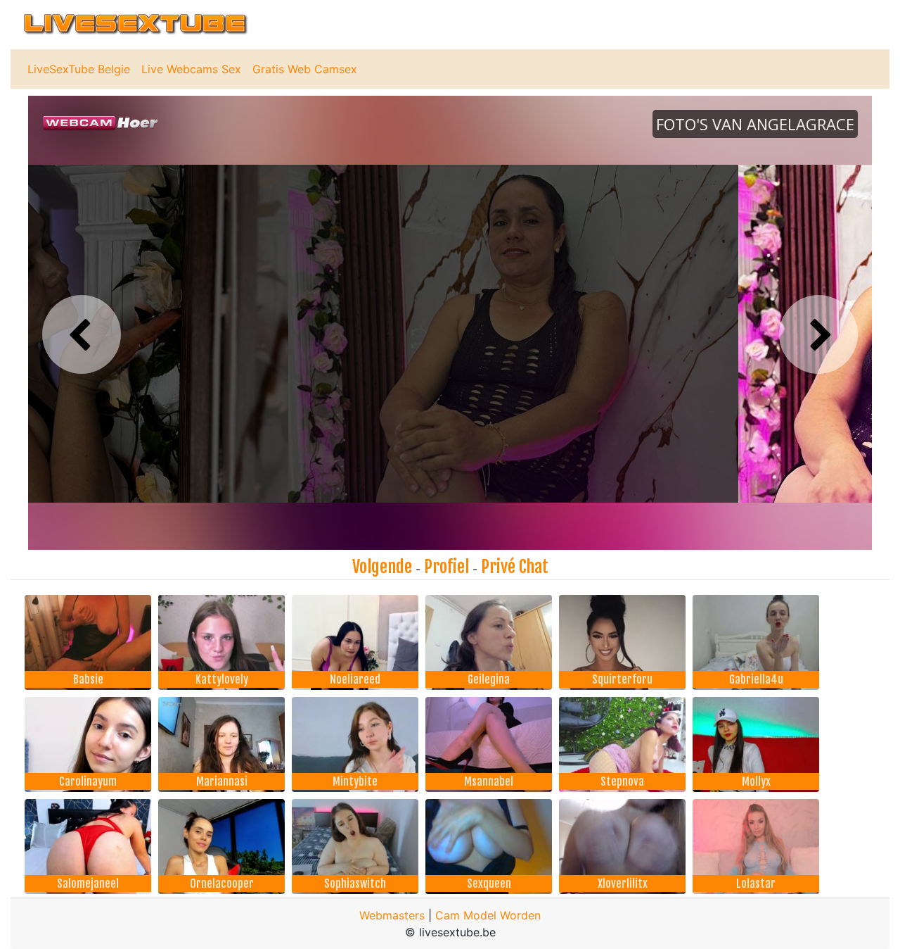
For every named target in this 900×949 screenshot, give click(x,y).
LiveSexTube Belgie (78, 69)
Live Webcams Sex (191, 69)
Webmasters (392, 915)
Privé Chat (514, 566)
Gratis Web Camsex (304, 69)
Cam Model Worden (488, 915)
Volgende (382, 566)
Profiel (446, 566)
